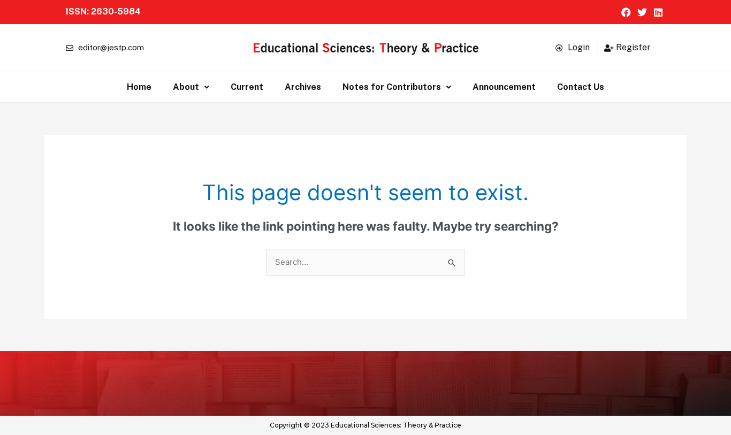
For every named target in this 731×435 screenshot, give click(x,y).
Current (247, 87)
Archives (303, 87)
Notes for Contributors (391, 87)
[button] (191, 87)
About (186, 87)
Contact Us (580, 87)
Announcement (504, 87)
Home (139, 87)
